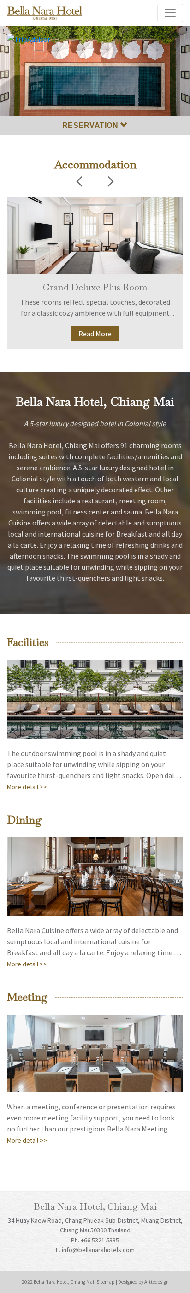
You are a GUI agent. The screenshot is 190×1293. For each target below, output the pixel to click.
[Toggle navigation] (170, 13)
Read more (95, 333)
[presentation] (79, 182)
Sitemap (105, 1282)
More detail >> (27, 787)
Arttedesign (156, 1282)
